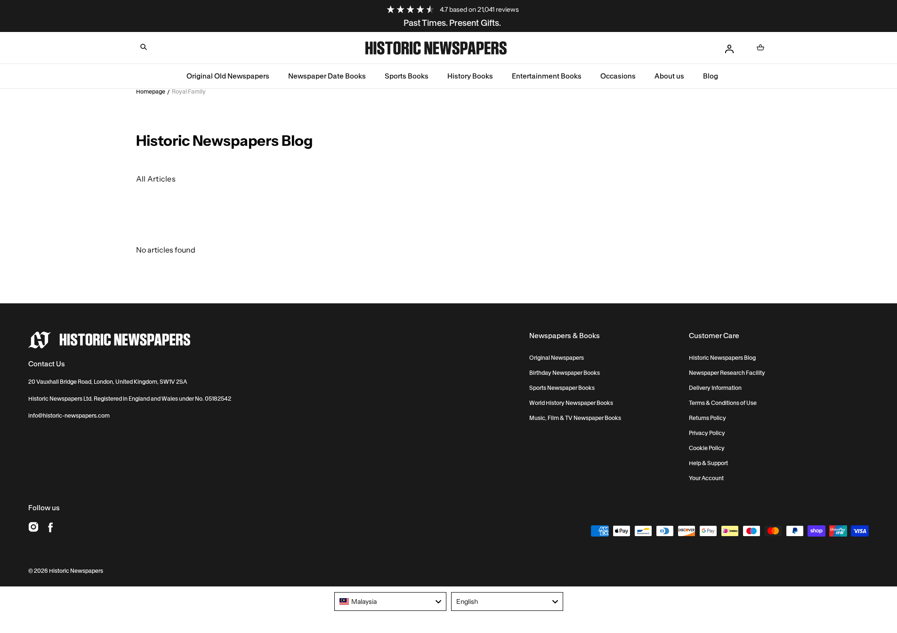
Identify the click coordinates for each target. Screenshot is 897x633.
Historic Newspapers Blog (722, 358)
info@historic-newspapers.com (69, 415)
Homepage (150, 91)
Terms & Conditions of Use (723, 403)
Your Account (706, 478)
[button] (143, 47)
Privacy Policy (707, 433)
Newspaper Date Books (327, 75)
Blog (710, 75)
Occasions (618, 75)
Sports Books (406, 75)
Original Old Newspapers (227, 75)
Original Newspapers (556, 358)
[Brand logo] (109, 340)
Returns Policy (707, 418)
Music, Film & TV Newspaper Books (575, 418)
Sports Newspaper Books (562, 388)
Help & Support (708, 463)
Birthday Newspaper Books (564, 373)
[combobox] (390, 601)
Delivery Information (715, 388)
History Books (470, 75)
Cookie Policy (707, 448)
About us (669, 75)
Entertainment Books (547, 75)
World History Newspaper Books (571, 403)
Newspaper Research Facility (727, 373)
